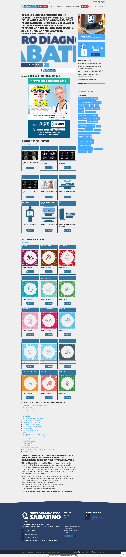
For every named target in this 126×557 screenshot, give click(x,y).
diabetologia (82, 115)
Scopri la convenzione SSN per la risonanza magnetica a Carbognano (89, 67)
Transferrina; (27, 445)
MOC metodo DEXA (64, 176)
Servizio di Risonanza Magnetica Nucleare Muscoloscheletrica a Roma (89, 75)
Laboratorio (93, 6)
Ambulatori (60, 6)
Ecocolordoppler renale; (30, 430)
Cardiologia (63, 245)
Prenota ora (30, 168)
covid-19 (81, 111)
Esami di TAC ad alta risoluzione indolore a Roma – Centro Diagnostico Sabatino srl (91, 79)
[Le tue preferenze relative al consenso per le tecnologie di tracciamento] (123, 554)
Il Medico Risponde (68, 522)
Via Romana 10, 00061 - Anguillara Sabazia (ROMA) (41, 540)
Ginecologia (26, 308)
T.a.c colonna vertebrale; (30, 410)
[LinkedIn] (72, 537)
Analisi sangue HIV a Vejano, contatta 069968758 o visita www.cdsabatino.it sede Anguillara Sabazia (91, 71)
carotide (91, 105)
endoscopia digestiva (83, 118)
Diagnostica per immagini (72, 6)
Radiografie (25, 202)
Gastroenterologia (65, 277)
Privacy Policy (68, 524)
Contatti (101, 6)
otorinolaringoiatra (82, 132)
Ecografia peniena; (29, 451)
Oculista (43, 340)
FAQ (65, 517)
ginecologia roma (86, 126)
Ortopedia (62, 340)
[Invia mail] (75, 537)
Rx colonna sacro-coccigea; (31, 447)
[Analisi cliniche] (49, 108)
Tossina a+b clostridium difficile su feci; (35, 406)
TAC (60, 202)
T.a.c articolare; (27, 428)
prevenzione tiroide (98, 149)
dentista (93, 111)
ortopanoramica (97, 129)
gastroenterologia (82, 121)
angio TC (80, 105)
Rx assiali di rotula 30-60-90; (31, 424)
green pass (98, 126)
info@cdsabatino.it (30, 534)
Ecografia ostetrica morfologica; (33, 420)
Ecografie (25, 176)
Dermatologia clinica (28, 277)
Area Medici (67, 515)
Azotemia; (26, 414)
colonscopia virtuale (89, 108)
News (79, 86)
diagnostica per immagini (92, 115)
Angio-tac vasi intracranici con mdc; (34, 437)
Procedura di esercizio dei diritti (72, 526)
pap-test (89, 132)
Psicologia (44, 371)
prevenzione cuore (86, 141)
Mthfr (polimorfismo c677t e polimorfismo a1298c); (39, 449)
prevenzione (85, 137)
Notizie (80, 89)
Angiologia (25, 245)
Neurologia (62, 308)
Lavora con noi (68, 528)
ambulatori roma (82, 98)
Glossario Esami (68, 519)
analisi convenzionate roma (92, 98)
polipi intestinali (96, 132)
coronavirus (97, 108)
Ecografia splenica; (29, 441)
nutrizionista (89, 129)
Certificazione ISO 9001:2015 (51, 552)
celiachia (96, 105)
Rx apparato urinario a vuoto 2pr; (33, 435)
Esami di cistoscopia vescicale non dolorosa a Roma (90, 64)
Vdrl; (24, 433)
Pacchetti (85, 6)
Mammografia (45, 176)
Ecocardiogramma (46, 147)
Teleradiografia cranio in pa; (32, 422)
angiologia (99, 102)
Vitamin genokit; (28, 443)
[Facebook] (65, 537)
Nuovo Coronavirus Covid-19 (85, 91)
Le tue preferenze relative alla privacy (66, 555)
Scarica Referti (42, 6)
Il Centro (51, 6)
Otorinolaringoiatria (29, 371)
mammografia (81, 129)
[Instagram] (68, 537)
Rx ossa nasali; (27, 408)
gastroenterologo (92, 121)
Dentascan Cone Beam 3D (29, 147)
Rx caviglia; (26, 416)
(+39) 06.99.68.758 (29, 531)
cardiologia (86, 105)
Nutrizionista (26, 340)
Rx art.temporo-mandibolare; (32, 426)
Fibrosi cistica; (27, 439)
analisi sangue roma (87, 102)
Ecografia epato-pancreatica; (32, 412)
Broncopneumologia (47, 245)
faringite (90, 118)
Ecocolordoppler (64, 147)
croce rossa (88, 111)
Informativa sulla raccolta (53, 555)
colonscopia (81, 108)
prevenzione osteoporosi (86, 149)
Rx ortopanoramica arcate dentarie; (34, 418)
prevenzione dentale (84, 145)
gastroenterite (96, 118)
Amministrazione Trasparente (72, 530)
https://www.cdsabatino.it (32, 537)
